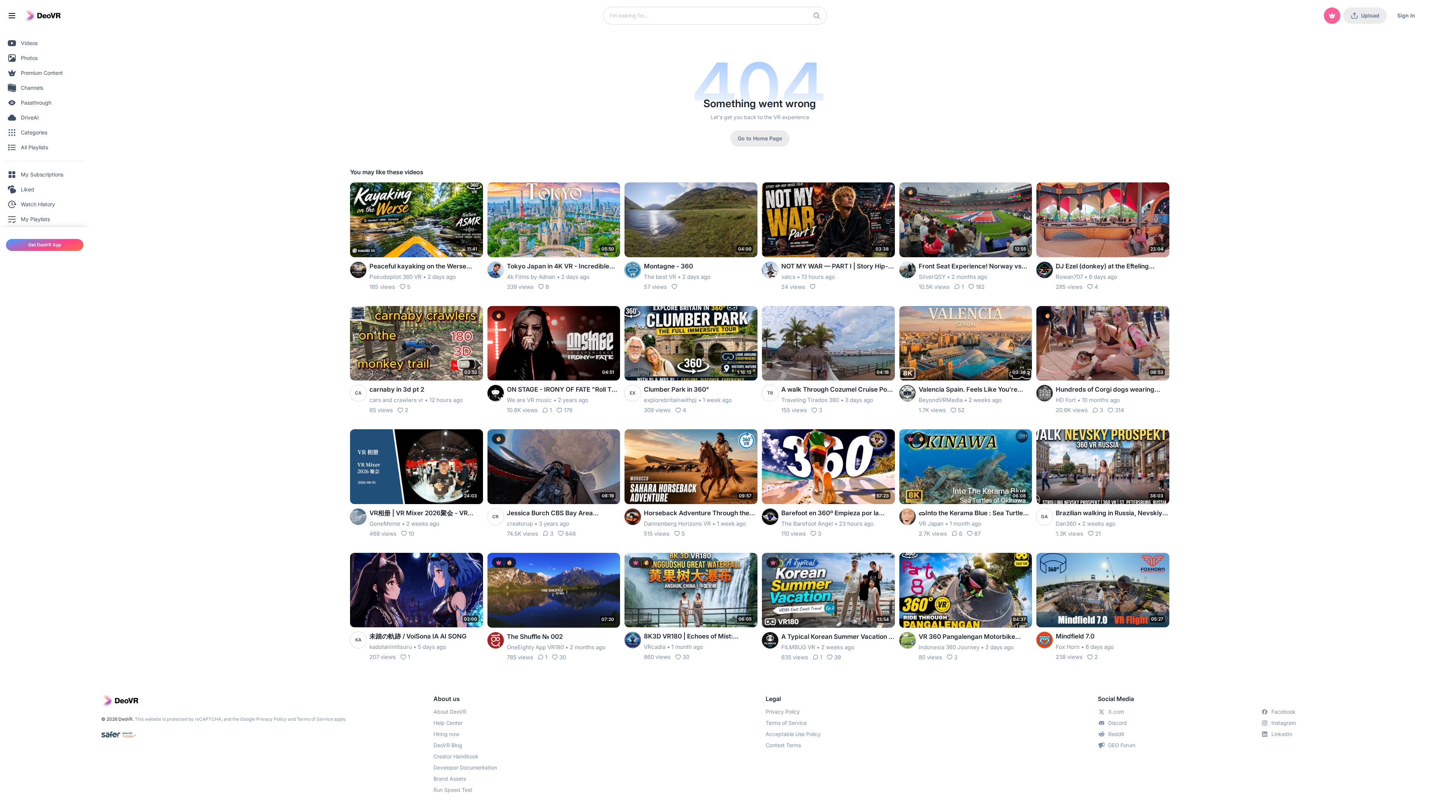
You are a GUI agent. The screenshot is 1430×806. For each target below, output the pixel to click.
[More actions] (473, 193)
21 (1098, 533)
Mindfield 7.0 (1075, 636)
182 (980, 286)
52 (961, 410)
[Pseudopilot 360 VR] (358, 270)
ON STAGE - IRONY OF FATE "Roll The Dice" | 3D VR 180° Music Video (563, 390)
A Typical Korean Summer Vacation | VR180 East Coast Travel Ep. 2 (836, 637)
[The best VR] (633, 270)
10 (411, 533)
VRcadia (654, 646)
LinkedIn (1281, 734)
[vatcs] (770, 270)
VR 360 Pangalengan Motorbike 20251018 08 (967, 637)
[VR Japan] (907, 517)
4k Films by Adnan (531, 276)
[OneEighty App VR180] (495, 640)
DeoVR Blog (447, 745)
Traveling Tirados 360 (810, 400)
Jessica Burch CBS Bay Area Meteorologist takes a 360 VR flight (560, 513)
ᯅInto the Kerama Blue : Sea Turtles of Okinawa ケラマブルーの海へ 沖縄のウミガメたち (974, 513)
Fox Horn (1068, 646)
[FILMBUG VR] (770, 640)
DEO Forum (1121, 745)
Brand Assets (449, 778)
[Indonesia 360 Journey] (907, 640)
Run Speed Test (452, 790)
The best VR (660, 276)
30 (562, 657)
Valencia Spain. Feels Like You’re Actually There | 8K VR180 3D (968, 390)
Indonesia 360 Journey (949, 647)
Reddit (1116, 734)
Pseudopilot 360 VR (395, 276)
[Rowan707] (1044, 270)
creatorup (520, 523)
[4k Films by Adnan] (495, 270)
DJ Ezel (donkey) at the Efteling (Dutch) (1102, 266)
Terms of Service (315, 719)
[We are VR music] (495, 393)
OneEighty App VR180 (535, 647)
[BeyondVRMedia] (907, 393)
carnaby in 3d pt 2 (396, 389)
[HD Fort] (1044, 393)
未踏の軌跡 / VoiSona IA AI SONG (418, 636)
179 (568, 410)
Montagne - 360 (668, 266)
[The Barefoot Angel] (770, 517)
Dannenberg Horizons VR (677, 523)
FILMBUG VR (798, 647)
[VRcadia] (633, 640)
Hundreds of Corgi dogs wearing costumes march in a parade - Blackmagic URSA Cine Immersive (1107, 390)
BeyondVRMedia (941, 400)
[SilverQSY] (907, 270)
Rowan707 (1069, 276)
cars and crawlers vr (396, 400)
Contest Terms (783, 745)
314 (1119, 410)
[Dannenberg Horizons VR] (633, 517)
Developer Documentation (465, 767)
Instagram (1283, 723)
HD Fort (1066, 400)
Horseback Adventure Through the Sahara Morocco (696, 513)
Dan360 (1066, 523)
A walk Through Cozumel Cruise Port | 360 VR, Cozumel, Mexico (836, 390)
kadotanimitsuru (390, 646)
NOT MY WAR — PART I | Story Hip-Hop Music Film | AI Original (834, 266)
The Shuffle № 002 (535, 636)
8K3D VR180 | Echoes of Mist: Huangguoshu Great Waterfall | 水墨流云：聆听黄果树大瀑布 (697, 637)
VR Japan (931, 523)
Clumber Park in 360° (676, 389)
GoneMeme (384, 523)
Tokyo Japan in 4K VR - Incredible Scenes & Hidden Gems (558, 266)
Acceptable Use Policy (793, 734)
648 (570, 533)
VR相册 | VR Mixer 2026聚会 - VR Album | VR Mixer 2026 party (418, 513)
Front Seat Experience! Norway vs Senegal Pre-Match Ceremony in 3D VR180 (973, 266)
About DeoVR (449, 711)
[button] (816, 15)
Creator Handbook (456, 756)
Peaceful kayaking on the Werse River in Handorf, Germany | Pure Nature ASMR (418, 266)
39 (837, 657)
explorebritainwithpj (670, 400)
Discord (1117, 723)
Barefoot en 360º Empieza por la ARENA (830, 513)
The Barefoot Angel (807, 523)
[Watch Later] (459, 193)
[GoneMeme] (358, 517)
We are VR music (529, 400)
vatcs (788, 276)
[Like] (674, 287)
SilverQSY (932, 276)
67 (977, 533)
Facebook (1283, 711)
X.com (1116, 711)
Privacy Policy (271, 719)
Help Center (448, 723)
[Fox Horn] (1044, 640)
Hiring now (446, 734)
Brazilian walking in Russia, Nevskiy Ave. (1109, 513)
